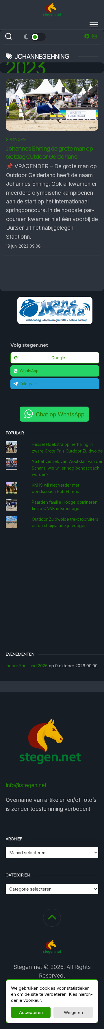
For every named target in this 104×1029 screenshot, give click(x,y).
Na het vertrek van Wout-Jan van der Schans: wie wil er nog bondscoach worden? (67, 468)
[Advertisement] (52, 591)
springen (16, 139)
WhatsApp (29, 370)
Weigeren (73, 1012)
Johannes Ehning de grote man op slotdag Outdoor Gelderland (49, 152)
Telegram (28, 383)
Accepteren (31, 1012)
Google (58, 357)
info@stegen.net (26, 785)
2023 (26, 67)
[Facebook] (87, 36)
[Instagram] (94, 36)
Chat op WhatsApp (60, 414)
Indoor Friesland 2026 (27, 665)
